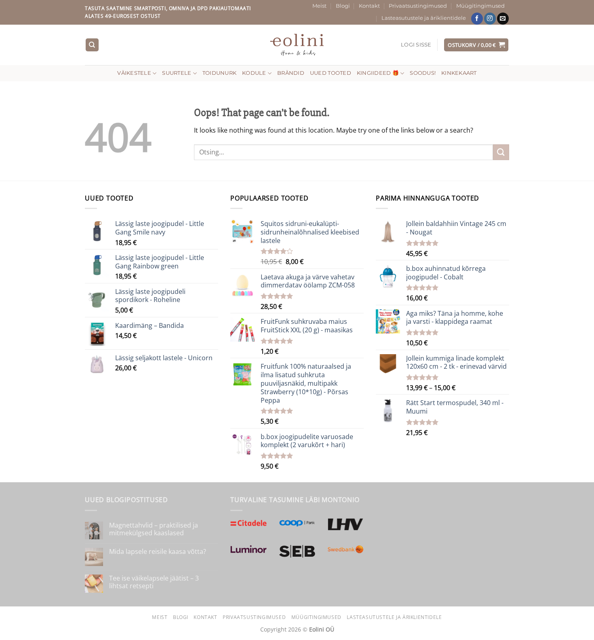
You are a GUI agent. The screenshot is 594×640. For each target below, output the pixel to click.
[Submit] (501, 152)
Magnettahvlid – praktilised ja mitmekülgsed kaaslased (153, 529)
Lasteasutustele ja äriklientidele (423, 18)
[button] (416, 45)
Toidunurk (219, 73)
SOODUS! (423, 73)
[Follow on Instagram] (490, 19)
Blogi (343, 6)
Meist (319, 6)
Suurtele (176, 73)
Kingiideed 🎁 (378, 73)
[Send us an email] (503, 19)
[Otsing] (92, 45)
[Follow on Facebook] (477, 19)
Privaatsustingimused (418, 6)
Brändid (290, 73)
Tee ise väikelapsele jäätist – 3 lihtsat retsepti (154, 582)
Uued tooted (330, 73)
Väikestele (134, 73)
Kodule (254, 73)
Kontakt (369, 6)
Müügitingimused (480, 6)
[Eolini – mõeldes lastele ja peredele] (297, 45)
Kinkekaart (459, 73)
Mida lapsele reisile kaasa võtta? (157, 552)
